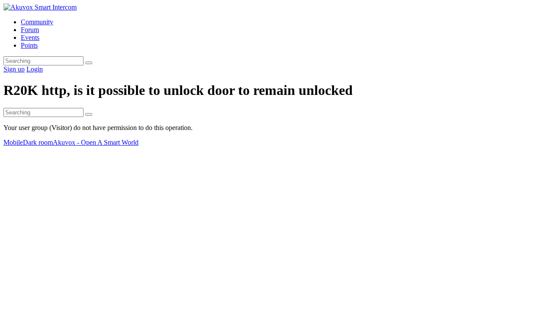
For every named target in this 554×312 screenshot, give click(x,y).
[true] (88, 63)
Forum (30, 29)
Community (37, 22)
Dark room (38, 142)
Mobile (13, 142)
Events (30, 37)
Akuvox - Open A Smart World (95, 142)
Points (29, 45)
